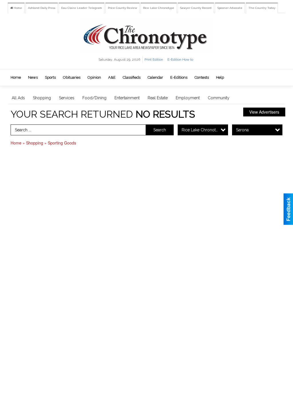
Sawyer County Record (195, 7)
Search (159, 130)
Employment (188, 98)
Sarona (242, 130)
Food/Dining (94, 98)
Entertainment (127, 98)
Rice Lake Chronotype (158, 7)
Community (218, 98)
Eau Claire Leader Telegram (81, 7)
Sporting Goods (62, 143)
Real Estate (158, 98)
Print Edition (153, 60)
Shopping (42, 98)
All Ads (18, 98)
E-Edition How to (180, 60)
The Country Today (261, 7)
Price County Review (122, 7)
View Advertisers (264, 112)
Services (66, 98)
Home (17, 7)
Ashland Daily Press (41, 7)
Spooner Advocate (229, 7)
